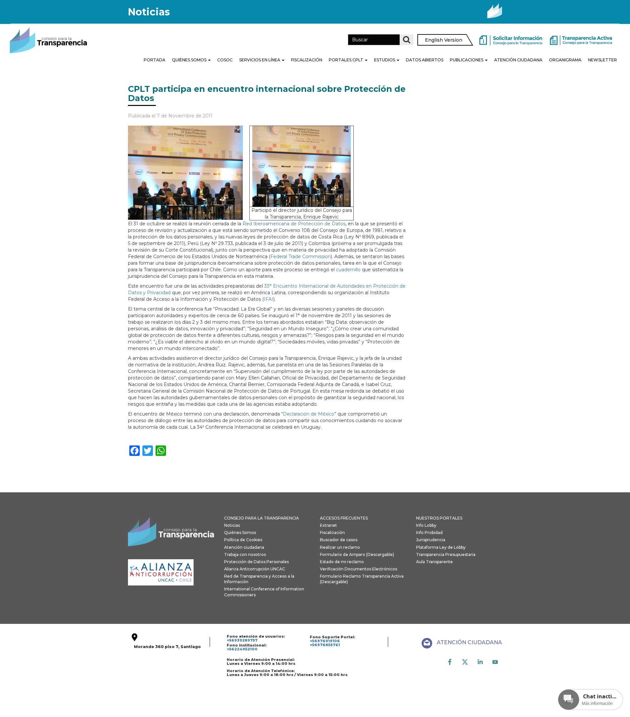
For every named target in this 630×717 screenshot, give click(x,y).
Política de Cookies (243, 539)
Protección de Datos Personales (256, 561)
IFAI (268, 299)
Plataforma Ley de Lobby (441, 547)
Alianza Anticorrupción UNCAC (254, 568)
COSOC (225, 59)
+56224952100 (242, 649)
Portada (154, 59)
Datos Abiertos (424, 59)
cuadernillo (348, 270)
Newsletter (602, 59)
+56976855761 (325, 645)
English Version (443, 40)
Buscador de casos (338, 539)
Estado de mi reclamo (342, 561)
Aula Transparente (434, 561)
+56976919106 (325, 641)
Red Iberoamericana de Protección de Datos (294, 224)
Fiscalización (306, 59)
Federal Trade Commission (300, 256)
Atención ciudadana (244, 547)
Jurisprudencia (430, 539)
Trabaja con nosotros (245, 554)
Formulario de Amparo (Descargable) (357, 554)
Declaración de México (308, 414)
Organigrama (565, 59)
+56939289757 (242, 640)
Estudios (385, 59)
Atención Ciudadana (518, 59)
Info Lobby (426, 525)
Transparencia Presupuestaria (445, 554)
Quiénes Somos (189, 59)
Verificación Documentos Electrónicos (358, 568)
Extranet (328, 525)
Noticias (232, 525)
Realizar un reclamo (340, 547)
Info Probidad (429, 532)
